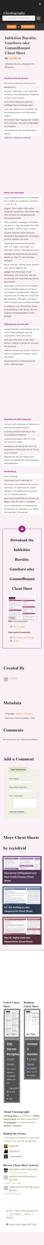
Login (11, 27)
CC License (15, 1214)
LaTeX (15, 641)
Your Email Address (18, 787)
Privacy (9, 1217)
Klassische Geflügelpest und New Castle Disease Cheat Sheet (20, 877)
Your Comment (16, 796)
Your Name (14, 778)
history (7, 1125)
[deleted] (33, 1068)
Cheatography (10, 1116)
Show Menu (40, 4)
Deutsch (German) (24, 713)
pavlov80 (13, 1176)
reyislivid (13, 678)
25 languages (10, 1122)
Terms (27, 1214)
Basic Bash (33, 1169)
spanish (32, 1075)
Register (28, 27)
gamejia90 (14, 1169)
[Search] (38, 18)
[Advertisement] (19, 4)
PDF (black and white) (23, 637)
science (17, 1125)
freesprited (13, 1088)
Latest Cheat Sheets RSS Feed (22, 1224)
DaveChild (14, 1146)
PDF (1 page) (19, 626)
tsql (10, 1099)
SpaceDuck (14, 1151)
